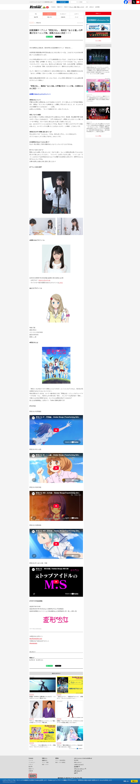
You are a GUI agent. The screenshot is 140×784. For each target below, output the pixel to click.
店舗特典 (63, 17)
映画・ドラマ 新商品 (60, 762)
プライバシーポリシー (79, 768)
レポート (76, 14)
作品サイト (44, 760)
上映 (87, 7)
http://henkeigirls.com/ (35, 638)
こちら (61, 282)
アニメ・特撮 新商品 (60, 760)
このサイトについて (79, 764)
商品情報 (76, 760)
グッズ (76, 17)
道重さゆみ (40, 660)
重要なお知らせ (77, 762)
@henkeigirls (33, 643)
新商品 (57, 758)
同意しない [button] (126, 781)
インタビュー (63, 14)
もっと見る (98, 40)
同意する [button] (134, 781)
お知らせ (91, 7)
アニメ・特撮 (73, 7)
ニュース (49, 14)
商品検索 (62, 2)
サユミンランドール (44, 280)
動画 (35, 17)
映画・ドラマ (80, 7)
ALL (36, 14)
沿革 (75, 773)
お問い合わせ (77, 770)
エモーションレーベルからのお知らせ (83, 758)
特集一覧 (49, 17)
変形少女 (33, 660)
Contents (53, 7)
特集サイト (60, 7)
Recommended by (73, 748)
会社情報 (97, 7)
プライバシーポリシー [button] (9, 781)
